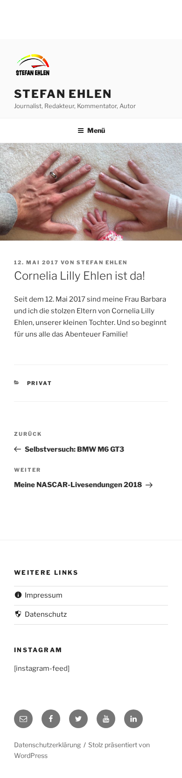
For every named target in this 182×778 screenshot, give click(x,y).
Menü (96, 130)
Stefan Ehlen (63, 94)
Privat (40, 383)
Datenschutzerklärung (47, 745)
